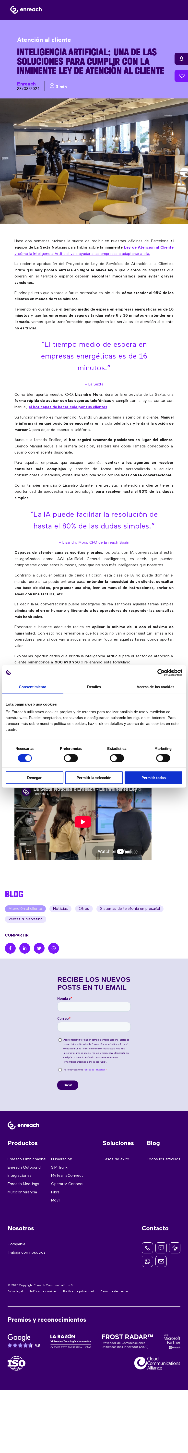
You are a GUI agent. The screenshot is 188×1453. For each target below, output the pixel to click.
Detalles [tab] (94, 686)
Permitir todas (153, 778)
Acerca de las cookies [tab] (155, 686)
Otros (84, 909)
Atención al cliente (25, 909)
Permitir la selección (94, 778)
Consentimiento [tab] (32, 686)
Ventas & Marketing (26, 919)
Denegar (34, 778)
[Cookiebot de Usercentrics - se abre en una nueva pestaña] (161, 672)
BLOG (14, 894)
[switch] (71, 758)
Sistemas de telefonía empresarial (130, 909)
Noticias (60, 909)
